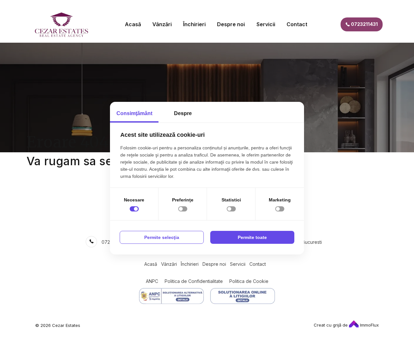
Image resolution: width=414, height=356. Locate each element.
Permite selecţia (161, 237)
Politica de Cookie (248, 281)
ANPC (152, 281)
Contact (297, 24)
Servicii (265, 24)
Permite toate (252, 237)
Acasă (133, 24)
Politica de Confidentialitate (194, 281)
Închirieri (194, 24)
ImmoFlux (369, 325)
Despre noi (231, 24)
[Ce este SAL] (171, 296)
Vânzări (162, 24)
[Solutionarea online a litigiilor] (242, 296)
